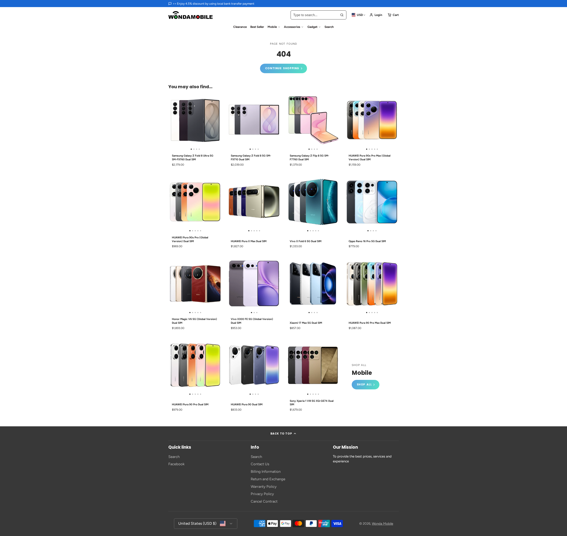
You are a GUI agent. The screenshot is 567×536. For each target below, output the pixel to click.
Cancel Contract (264, 501)
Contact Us (260, 464)
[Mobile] (365, 376)
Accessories (292, 27)
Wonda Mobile (382, 524)
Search (329, 27)
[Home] (190, 15)
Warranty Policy (264, 486)
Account (375, 15)
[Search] (342, 15)
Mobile (272, 27)
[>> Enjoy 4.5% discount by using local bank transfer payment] (211, 3)
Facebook (176, 464)
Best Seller (257, 27)
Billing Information (266, 471)
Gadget (312, 27)
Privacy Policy (262, 494)
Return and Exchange (268, 479)
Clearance (240, 27)
